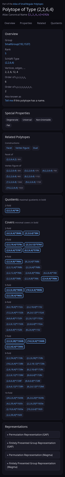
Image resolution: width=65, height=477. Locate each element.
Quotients (56, 23)
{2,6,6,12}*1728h (14, 386)
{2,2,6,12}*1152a (34, 318)
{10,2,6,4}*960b (34, 289)
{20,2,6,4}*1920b (14, 397)
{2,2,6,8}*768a (13, 261)
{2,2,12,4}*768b (14, 267)
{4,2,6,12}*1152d (35, 312)
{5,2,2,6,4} (13, 176)
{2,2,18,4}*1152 (34, 306)
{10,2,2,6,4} (14, 187)
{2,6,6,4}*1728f (13, 380)
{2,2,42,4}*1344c (14, 346)
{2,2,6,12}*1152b (14, 324)
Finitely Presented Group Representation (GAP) (31, 444)
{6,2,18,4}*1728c (35, 369)
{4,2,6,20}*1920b (35, 397)
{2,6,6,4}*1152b (14, 329)
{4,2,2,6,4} (49, 170)
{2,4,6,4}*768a (33, 272)
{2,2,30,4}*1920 (14, 414)
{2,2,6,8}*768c (32, 278)
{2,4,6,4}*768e (49, 278)
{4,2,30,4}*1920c (14, 403)
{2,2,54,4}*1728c (14, 358)
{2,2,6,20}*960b (14, 289)
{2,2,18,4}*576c (14, 244)
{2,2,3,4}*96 (12, 210)
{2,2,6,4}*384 (31, 233)
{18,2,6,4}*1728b (14, 363)
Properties (26, 23)
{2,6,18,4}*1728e (14, 369)
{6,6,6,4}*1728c (34, 375)
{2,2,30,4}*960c (14, 295)
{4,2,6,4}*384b (13, 233)
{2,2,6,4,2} (13, 159)
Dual (35, 147)
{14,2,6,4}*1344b (35, 341)
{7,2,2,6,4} (14, 181)
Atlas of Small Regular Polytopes (28, 4)
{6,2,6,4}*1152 (33, 329)
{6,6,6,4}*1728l (32, 380)
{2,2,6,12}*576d (34, 244)
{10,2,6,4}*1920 (34, 409)
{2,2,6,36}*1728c (35, 358)
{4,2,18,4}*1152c (14, 306)
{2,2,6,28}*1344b (15, 341)
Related (41, 23)
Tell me (9, 100)
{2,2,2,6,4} (13, 170)
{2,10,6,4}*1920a (14, 409)
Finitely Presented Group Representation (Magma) (31, 465)
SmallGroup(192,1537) (17, 44)
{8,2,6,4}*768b (32, 261)
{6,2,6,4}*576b (31, 250)
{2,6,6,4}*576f (13, 250)
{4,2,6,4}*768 (50, 272)
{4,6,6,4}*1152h (14, 318)
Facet (9, 147)
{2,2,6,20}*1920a (35, 403)
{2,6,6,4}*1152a (34, 324)
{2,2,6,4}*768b (33, 267)
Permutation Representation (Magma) (31, 455)
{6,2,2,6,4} (32, 176)
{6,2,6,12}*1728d (35, 386)
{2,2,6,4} (9, 62)
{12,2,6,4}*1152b (14, 312)
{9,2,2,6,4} (33, 181)
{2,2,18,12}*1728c (36, 363)
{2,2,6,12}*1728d (14, 375)
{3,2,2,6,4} (31, 170)
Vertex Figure (22, 147)
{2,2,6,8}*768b (13, 278)
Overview (10, 23)
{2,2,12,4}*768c (14, 272)
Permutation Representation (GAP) (29, 434)
